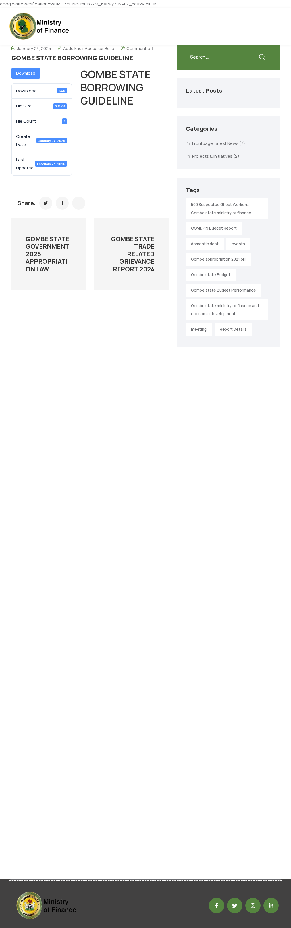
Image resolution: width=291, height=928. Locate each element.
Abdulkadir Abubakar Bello (88, 48)
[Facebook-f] (216, 905)
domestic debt (205, 243)
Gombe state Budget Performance (223, 290)
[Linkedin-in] (271, 905)
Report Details (233, 329)
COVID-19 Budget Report (214, 228)
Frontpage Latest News (215, 143)
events (238, 243)
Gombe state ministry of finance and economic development (225, 310)
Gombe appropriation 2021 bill (218, 259)
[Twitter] (234, 905)
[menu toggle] (283, 26)
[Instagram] (253, 905)
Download (25, 73)
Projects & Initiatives (212, 156)
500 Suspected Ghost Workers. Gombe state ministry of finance (221, 208)
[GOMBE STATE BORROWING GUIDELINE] (45, 203)
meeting (199, 329)
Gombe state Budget (210, 274)
